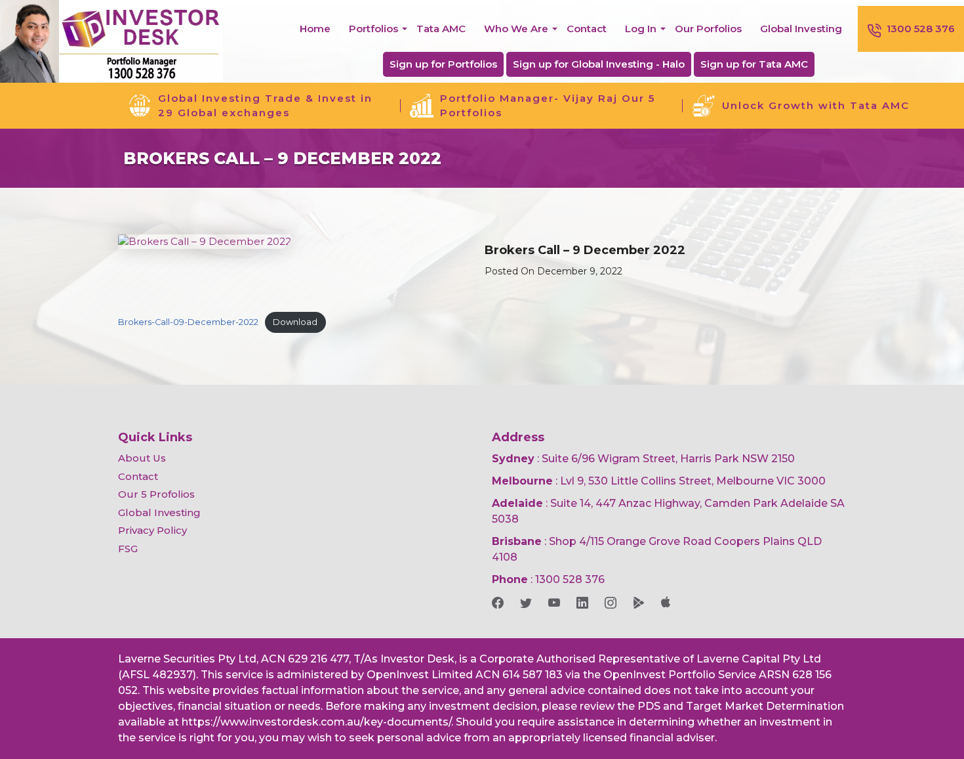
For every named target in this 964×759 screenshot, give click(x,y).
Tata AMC (441, 28)
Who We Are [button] (516, 28)
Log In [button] (640, 28)
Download (295, 322)
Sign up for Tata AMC (754, 64)
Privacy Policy (152, 530)
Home (315, 28)
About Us (142, 458)
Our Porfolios (708, 28)
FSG (128, 548)
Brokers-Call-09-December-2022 (188, 322)
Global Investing (801, 28)
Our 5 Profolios (156, 494)
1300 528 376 (921, 28)
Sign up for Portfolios (443, 64)
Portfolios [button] (373, 28)
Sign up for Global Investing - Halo (599, 64)
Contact (587, 28)
